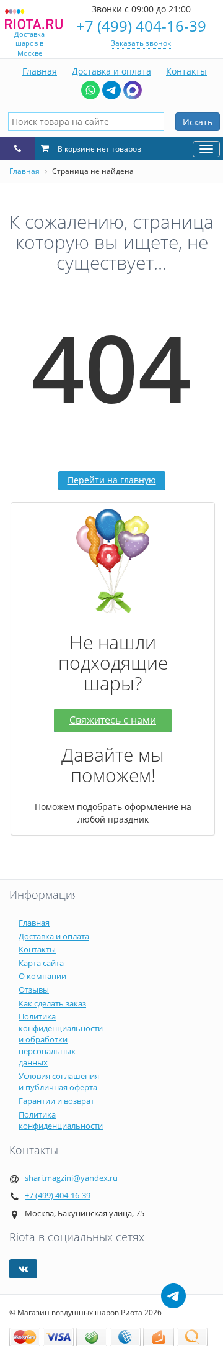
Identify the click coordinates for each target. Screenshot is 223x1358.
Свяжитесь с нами (112, 720)
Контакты (186, 71)
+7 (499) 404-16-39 (141, 26)
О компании (42, 976)
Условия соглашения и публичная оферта (59, 1081)
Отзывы (34, 989)
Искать (197, 122)
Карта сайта (41, 962)
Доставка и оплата (111, 71)
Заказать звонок (141, 43)
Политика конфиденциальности (61, 1120)
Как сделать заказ (52, 1003)
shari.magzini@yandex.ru (71, 1177)
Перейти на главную (112, 480)
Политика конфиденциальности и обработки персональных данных (61, 1039)
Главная (39, 71)
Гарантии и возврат (56, 1100)
